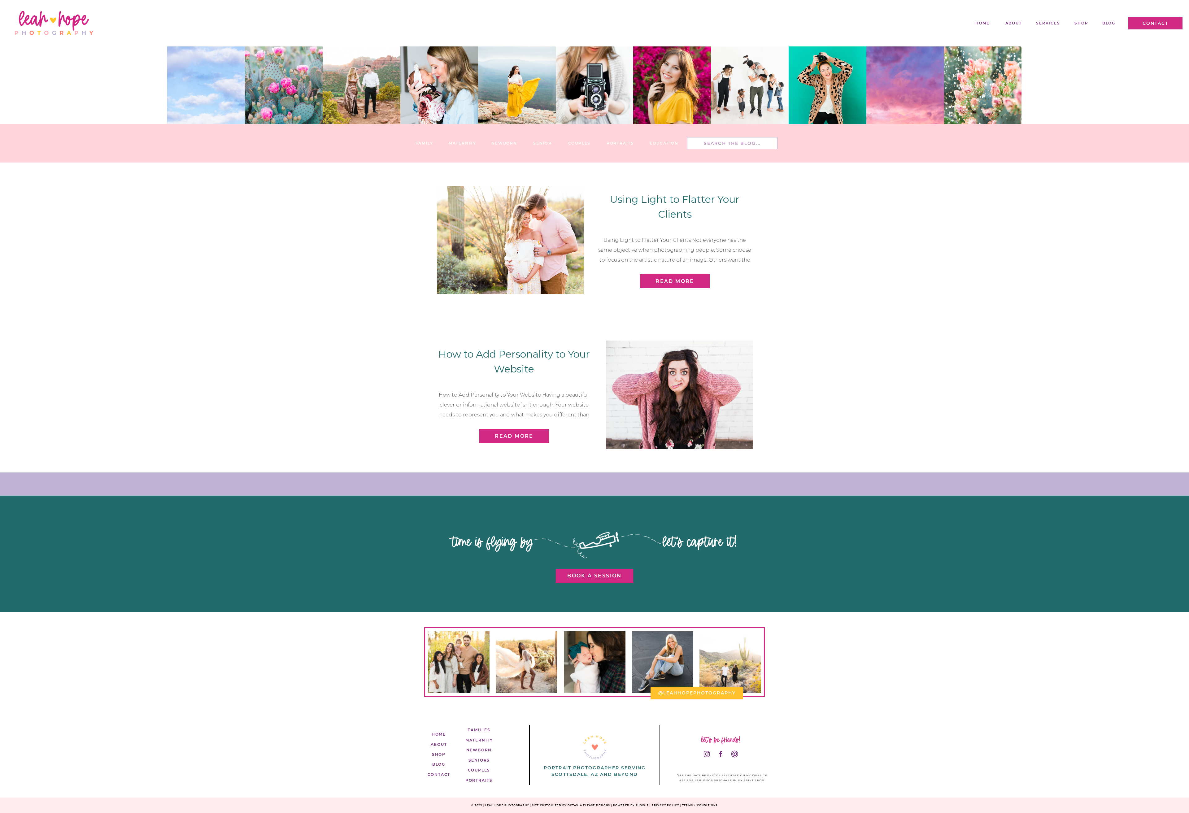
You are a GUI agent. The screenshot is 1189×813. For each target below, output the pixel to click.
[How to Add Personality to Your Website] (679, 395)
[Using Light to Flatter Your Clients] (510, 240)
